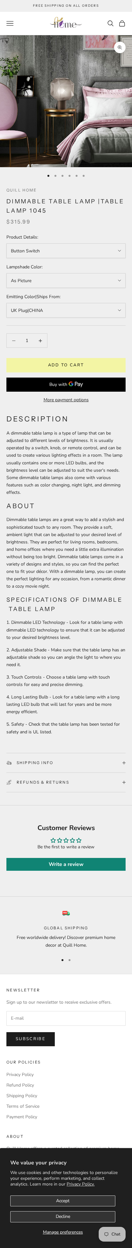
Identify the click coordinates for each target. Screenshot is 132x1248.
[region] (66, 929)
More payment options (66, 400)
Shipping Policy (21, 1096)
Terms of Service (22, 1106)
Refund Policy (20, 1085)
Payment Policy (21, 1117)
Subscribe (30, 1039)
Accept (63, 1201)
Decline (63, 1216)
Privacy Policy (20, 1075)
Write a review (66, 864)
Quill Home (21, 190)
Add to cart (66, 365)
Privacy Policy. (81, 1184)
